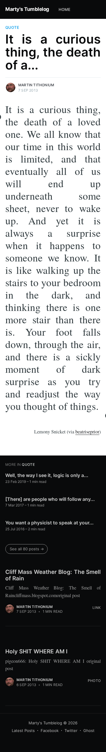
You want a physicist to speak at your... (49, 523)
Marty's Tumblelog (27, 9)
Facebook (50, 730)
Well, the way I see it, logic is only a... (46, 475)
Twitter (70, 730)
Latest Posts (23, 730)
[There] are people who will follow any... (50, 499)
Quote (12, 27)
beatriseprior (87, 431)
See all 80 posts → (27, 548)
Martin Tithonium (36, 85)
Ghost (89, 730)
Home (65, 9)
